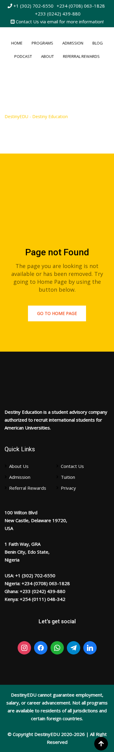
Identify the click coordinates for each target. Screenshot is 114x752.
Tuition (68, 477)
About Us (19, 466)
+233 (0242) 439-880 (58, 14)
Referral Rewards (81, 56)
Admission (72, 43)
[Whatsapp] (57, 648)
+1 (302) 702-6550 (33, 6)
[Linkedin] (90, 648)
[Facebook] (41, 648)
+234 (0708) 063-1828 (81, 6)
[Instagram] (24, 648)
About (47, 56)
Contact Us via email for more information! (59, 21)
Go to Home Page (57, 313)
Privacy (68, 488)
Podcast (23, 56)
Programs (42, 43)
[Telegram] (73, 648)
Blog (97, 43)
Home (16, 43)
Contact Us (72, 466)
